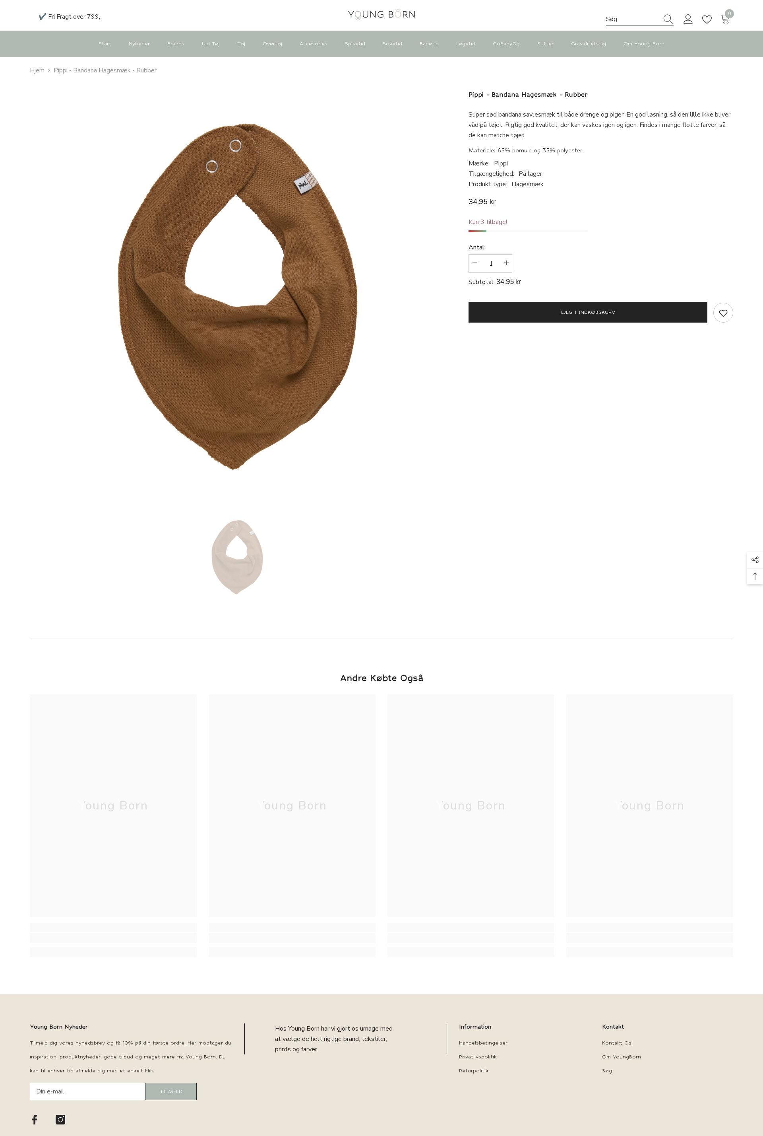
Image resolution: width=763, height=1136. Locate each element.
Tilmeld (171, 1091)
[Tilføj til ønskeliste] (723, 313)
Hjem (37, 70)
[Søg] (640, 19)
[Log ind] (688, 19)
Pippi (501, 163)
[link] (113, 938)
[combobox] (632, 19)
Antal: (477, 247)
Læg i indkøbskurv (588, 312)
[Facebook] (35, 1120)
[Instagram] (60, 1120)
